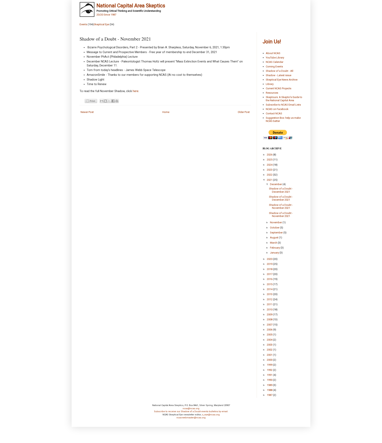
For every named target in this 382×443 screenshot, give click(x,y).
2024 (270, 164)
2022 (270, 174)
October (275, 227)
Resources (272, 92)
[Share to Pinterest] (117, 101)
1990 (270, 379)
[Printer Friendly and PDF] (90, 100)
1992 (270, 369)
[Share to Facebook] (113, 101)
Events (83, 24)
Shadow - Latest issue (278, 75)
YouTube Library (275, 57)
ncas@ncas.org (191, 408)
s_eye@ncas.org (211, 414)
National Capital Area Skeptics (130, 6)
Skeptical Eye (101, 24)
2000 (270, 359)
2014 (270, 289)
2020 (270, 258)
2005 (270, 334)
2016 (270, 279)
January (275, 252)
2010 (270, 309)
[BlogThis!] (105, 101)
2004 (270, 339)
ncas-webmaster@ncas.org (191, 417)
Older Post (244, 112)
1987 (270, 394)
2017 (270, 274)
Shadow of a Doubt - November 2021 (281, 206)
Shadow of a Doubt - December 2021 (281, 190)
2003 (270, 344)
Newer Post (87, 112)
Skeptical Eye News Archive (281, 79)
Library (270, 84)
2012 (270, 299)
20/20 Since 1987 (106, 14)
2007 (270, 324)
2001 (270, 354)
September (276, 232)
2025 (270, 159)
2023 (270, 169)
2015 (270, 284)
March (274, 242)
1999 (270, 364)
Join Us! (272, 42)
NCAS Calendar (274, 61)
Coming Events (274, 66)
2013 (270, 294)
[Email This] (102, 101)
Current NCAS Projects (278, 88)
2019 (270, 263)
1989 (270, 385)
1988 (270, 390)
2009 (270, 314)
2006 (270, 329)
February (275, 247)
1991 (270, 374)
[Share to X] (109, 101)
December (276, 184)
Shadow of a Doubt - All (279, 70)
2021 (270, 179)
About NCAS (273, 53)
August (274, 237)
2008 (270, 319)
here (135, 91)
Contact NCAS (274, 113)
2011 (270, 304)
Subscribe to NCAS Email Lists (283, 104)
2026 (270, 154)
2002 (270, 349)
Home (165, 112)
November (276, 222)
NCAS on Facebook (277, 109)
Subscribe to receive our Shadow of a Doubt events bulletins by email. (191, 411)
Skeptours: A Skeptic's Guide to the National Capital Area (284, 99)
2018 (270, 269)
